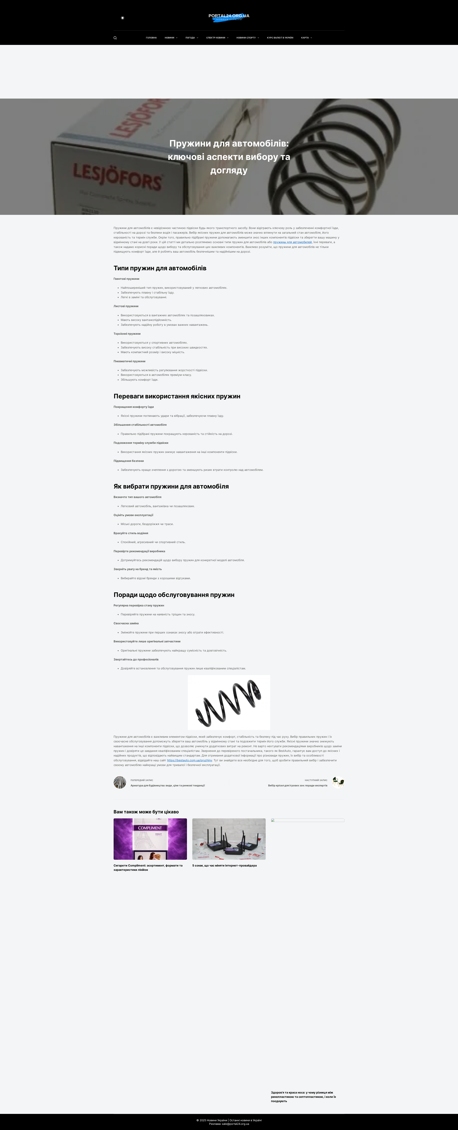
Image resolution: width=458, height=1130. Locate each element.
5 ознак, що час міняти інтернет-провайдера (224, 865)
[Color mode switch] (122, 18)
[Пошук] (115, 37)
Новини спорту (246, 37)
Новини (169, 37)
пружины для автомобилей (292, 242)
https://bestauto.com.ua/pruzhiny (189, 760)
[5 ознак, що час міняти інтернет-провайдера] (229, 839)
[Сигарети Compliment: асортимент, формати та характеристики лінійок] (150, 839)
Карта (305, 37)
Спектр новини (215, 37)
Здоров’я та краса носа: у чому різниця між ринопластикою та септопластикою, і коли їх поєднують (303, 1097)
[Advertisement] (229, 72)
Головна (151, 37)
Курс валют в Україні (280, 37)
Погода (190, 37)
